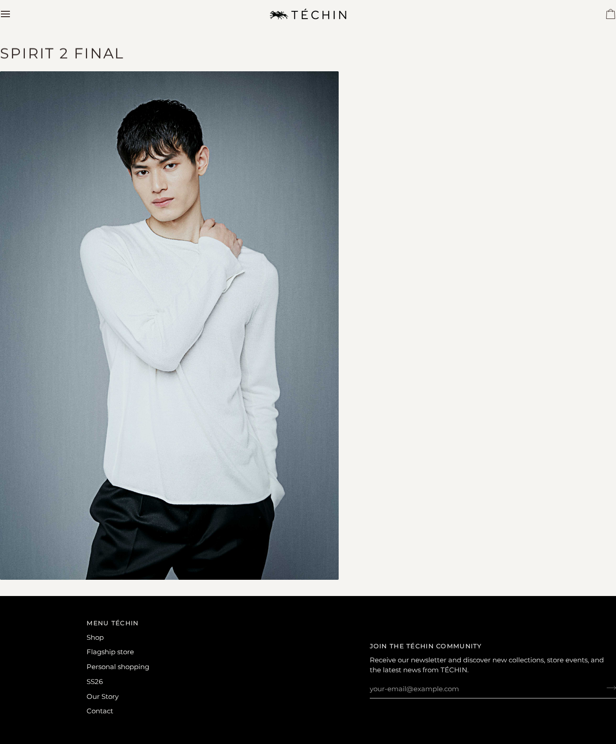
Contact (100, 711)
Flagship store (110, 652)
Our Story (103, 697)
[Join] (608, 688)
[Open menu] (13, 14)
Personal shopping (118, 667)
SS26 (95, 682)
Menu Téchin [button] (112, 623)
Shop (95, 637)
